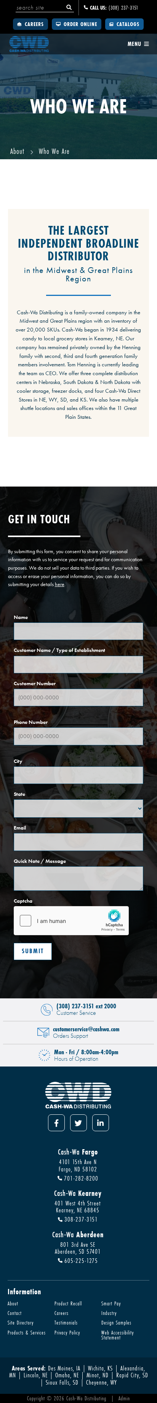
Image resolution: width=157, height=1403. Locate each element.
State (19, 794)
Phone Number (31, 722)
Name (21, 618)
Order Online (79, 24)
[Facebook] (56, 1122)
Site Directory (21, 1322)
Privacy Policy (67, 1332)
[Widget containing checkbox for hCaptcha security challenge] (71, 920)
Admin (124, 1398)
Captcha (23, 901)
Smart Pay (111, 1303)
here (59, 584)
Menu (135, 44)
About (13, 1303)
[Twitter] (78, 1122)
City (18, 761)
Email (20, 828)
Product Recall (68, 1303)
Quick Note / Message (40, 861)
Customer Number (35, 684)
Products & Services (27, 1332)
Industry (109, 1313)
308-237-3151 (80, 1220)
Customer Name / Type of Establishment (59, 650)
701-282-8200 (80, 1178)
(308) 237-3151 (114, 7)
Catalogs (127, 24)
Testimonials (66, 1322)
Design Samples (116, 1322)
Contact (15, 1313)
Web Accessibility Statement (117, 1335)
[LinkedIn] (100, 1122)
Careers (33, 24)
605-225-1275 (80, 1261)
